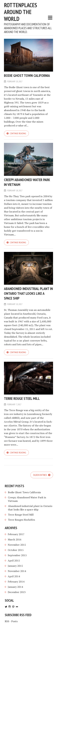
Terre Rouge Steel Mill (22, 398)
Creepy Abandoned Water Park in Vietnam (27, 182)
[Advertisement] (28, 658)
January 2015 (15, 566)
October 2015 (16, 550)
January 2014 (15, 587)
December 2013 (17, 592)
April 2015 (14, 560)
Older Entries (40, 474)
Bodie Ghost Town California (27, 75)
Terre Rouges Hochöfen (21, 519)
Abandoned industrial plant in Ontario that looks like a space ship (28, 293)
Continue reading (18, 133)
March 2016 (14, 539)
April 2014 (14, 576)
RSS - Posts (11, 621)
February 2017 (16, 534)
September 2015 (17, 555)
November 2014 (17, 571)
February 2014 (16, 581)
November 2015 (17, 544)
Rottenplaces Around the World (20, 11)
